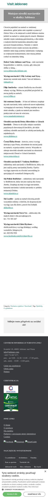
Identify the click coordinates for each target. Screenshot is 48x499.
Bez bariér (37, 467)
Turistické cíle (24, 462)
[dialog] (24, 484)
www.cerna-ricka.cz (11, 156)
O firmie (7, 425)
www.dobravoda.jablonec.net (15, 71)
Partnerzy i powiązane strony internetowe (20, 434)
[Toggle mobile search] (39, 3)
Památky (34, 458)
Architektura (23, 458)
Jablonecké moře (11, 467)
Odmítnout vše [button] (34, 494)
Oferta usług (8, 369)
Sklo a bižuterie (25, 467)
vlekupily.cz (8, 82)
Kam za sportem (10, 462)
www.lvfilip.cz (9, 96)
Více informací (33, 487)
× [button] (45, 471)
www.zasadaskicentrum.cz (14, 116)
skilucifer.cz (8, 208)
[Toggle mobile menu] (43, 3)
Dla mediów (8, 431)
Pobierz (7, 372)
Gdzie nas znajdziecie (12, 366)
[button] (24, 489)
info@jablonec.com (11, 352)
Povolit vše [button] (12, 494)
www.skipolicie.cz (11, 193)
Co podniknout (8, 308)
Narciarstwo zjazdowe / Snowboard (21, 306)
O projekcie (8, 428)
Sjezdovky (39, 306)
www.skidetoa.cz (10, 136)
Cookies (7, 437)
